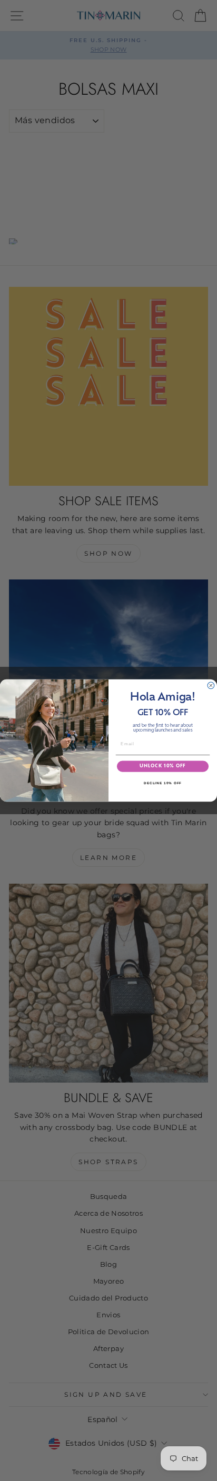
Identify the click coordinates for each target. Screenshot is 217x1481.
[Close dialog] (211, 685)
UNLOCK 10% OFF (162, 766)
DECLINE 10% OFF (163, 783)
